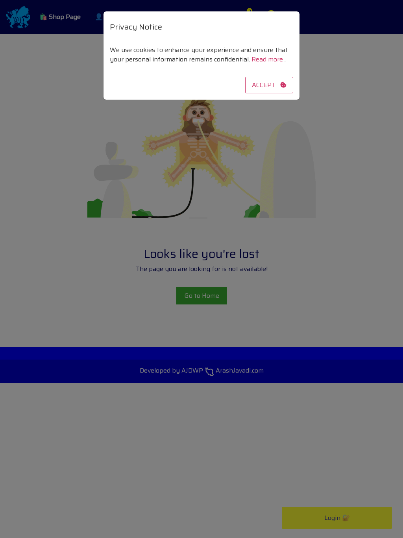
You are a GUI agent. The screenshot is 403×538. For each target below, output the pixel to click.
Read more (268, 59)
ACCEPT (266, 85)
